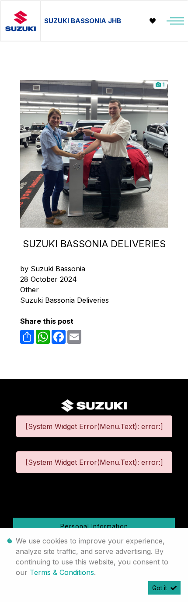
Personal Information (94, 526)
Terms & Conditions (62, 572)
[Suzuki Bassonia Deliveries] (94, 153)
